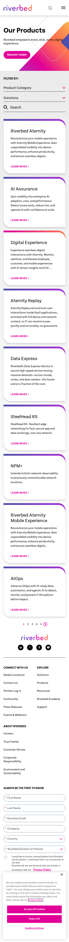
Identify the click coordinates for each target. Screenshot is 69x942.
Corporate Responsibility (12, 759)
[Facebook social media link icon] (39, 647)
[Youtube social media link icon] (48, 647)
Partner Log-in (12, 691)
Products (42, 683)
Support (42, 707)
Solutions (43, 675)
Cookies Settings (34, 928)
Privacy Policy (42, 869)
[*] (34, 804)
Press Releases (13, 707)
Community (11, 699)
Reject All (34, 919)
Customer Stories (14, 749)
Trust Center (11, 741)
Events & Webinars (15, 715)
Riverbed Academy (48, 699)
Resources (43, 691)
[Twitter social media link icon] (30, 647)
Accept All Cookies (34, 909)
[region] (34, 905)
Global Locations (14, 675)
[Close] (62, 874)
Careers (8, 733)
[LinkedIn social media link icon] (21, 647)
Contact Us (11, 683)
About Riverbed (15, 726)
